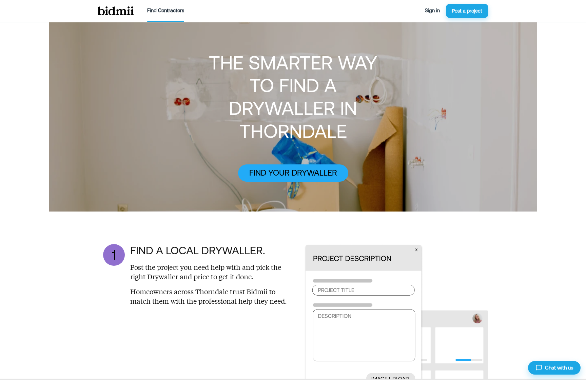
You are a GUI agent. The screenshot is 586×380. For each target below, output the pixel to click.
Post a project (467, 11)
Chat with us (559, 368)
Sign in (432, 10)
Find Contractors (165, 10)
